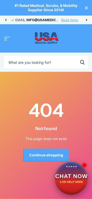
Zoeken (82, 62)
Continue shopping (46, 155)
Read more (69, 20)
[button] (5, 20)
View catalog (7, 38)
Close (86, 8)
